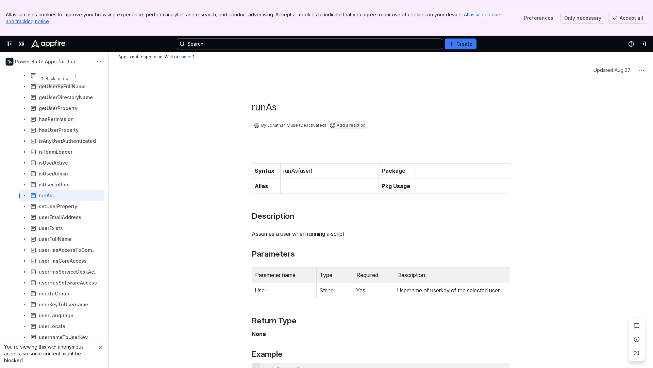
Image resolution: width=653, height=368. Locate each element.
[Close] (100, 347)
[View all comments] (636, 325)
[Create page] (636, 353)
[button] (309, 317)
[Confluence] (48, 44)
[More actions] (99, 62)
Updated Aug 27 (612, 113)
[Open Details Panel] (636, 339)
